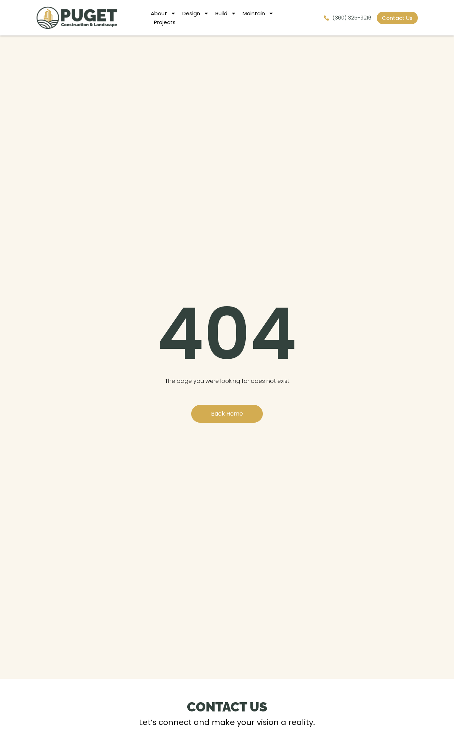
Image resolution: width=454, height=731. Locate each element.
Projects (165, 22)
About (159, 13)
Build (221, 13)
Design (191, 13)
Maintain (254, 13)
